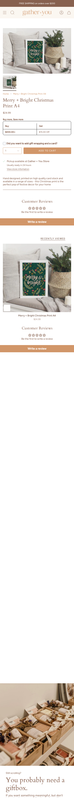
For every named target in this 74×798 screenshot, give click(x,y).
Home (6, 94)
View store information (18, 169)
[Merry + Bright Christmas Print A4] (37, 278)
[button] (12, 12)
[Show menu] (4, 12)
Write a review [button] (37, 221)
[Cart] (69, 12)
